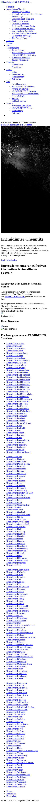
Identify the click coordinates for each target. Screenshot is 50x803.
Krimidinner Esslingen (15, 485)
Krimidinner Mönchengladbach (19, 632)
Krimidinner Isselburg (15, 531)
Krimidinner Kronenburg (16, 594)
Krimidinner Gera (13, 507)
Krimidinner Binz (13, 430)
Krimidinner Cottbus (15, 459)
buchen (20, 125)
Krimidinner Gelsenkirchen (17, 505)
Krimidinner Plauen (14, 669)
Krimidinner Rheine (14, 678)
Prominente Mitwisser (21, 57)
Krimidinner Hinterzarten (17, 560)
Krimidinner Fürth (14, 502)
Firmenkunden (18, 77)
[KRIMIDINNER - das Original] (15, 2)
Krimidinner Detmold (15, 466)
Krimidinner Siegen (14, 721)
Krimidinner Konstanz (15, 589)
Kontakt (15, 98)
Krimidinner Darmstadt (16, 461)
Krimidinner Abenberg (15, 348)
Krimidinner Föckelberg (16, 490)
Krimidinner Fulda (14, 500)
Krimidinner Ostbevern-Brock (19, 664)
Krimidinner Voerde (14, 753)
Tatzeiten (10, 40)
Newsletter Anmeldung (21, 106)
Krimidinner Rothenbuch (16, 688)
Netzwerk (16, 113)
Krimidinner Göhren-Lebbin (18, 514)
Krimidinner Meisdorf (15, 628)
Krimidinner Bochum (15, 435)
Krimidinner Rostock (15, 685)
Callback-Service (19, 101)
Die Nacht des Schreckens (23, 19)
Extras (9, 69)
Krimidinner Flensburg (16, 488)
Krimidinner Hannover (16, 541)
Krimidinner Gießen (14, 510)
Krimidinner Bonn (14, 437)
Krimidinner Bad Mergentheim (19, 394)
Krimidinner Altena (14, 355)
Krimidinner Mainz (14, 615)
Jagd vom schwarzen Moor (23, 28)
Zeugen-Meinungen (20, 60)
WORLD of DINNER (15, 297)
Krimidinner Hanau (14, 539)
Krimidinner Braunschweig (17, 440)
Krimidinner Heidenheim (16, 548)
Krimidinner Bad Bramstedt (18, 375)
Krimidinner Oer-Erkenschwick (19, 657)
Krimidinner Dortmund (16, 469)
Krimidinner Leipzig (15, 599)
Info (8, 81)
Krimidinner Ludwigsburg (17, 611)
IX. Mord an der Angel (21, 36)
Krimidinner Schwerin (15, 714)
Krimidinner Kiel (13, 579)
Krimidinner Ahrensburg (16, 353)
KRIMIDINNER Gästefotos (24, 55)
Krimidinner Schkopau (16, 700)
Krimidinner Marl (13, 623)
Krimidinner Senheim (15, 719)
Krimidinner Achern (14, 351)
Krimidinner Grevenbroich (17, 522)
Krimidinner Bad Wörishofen (18, 411)
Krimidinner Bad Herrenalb (18, 382)
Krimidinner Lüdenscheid (17, 608)
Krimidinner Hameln (15, 536)
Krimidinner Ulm (13, 746)
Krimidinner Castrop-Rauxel (18, 452)
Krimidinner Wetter (14, 770)
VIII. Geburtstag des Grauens (24, 33)
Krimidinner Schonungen (17, 705)
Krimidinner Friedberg (15, 495)
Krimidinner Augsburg (15, 367)
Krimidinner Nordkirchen (17, 649)
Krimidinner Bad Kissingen (18, 389)
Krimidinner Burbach (15, 449)
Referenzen (16, 79)
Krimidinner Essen (14, 483)
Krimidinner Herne (14, 555)
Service (9, 103)
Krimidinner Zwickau (15, 787)
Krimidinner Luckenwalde (17, 606)
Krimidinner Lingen (14, 601)
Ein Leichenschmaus (20, 21)
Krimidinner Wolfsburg (16, 777)
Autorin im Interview (20, 89)
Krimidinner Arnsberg (15, 358)
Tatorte (9, 43)
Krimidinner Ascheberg (16, 363)
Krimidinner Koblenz (15, 582)
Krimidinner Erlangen (15, 481)
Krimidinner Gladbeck (15, 512)
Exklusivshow (18, 74)
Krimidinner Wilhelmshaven (18, 775)
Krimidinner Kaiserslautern (17, 570)
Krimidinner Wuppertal (16, 782)
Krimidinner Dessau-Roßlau (18, 464)
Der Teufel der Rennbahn (22, 31)
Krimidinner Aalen (14, 346)
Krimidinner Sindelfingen (17, 724)
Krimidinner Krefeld (15, 591)
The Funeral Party (19, 38)
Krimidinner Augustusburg (17, 370)
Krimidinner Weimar (15, 758)
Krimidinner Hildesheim (16, 558)
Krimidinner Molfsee (15, 635)
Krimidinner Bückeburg (16, 445)
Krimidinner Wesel (14, 767)
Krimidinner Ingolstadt (15, 563)
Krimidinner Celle (14, 456)
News (8, 45)
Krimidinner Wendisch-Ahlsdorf (20, 762)
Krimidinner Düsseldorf (16, 473)
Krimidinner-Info (19, 84)
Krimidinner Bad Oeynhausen (19, 399)
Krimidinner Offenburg (16, 659)
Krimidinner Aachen (15, 343)
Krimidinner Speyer (14, 729)
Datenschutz (11, 796)
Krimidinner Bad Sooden (17, 404)
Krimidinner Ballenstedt (16, 413)
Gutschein (12, 125)
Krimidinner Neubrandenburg (18, 647)
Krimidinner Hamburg (15, 534)
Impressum (11, 794)
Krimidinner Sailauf (14, 697)
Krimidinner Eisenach (15, 476)
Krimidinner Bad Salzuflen (17, 401)
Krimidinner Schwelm (15, 712)
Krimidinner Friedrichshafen (18, 497)
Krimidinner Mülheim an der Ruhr (20, 637)
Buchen (4, 125)
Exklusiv (10, 62)
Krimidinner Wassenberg (16, 755)
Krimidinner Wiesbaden (16, 772)
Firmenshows (17, 65)
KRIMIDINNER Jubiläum (23, 86)
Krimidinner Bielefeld (15, 428)
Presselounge (17, 110)
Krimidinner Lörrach (15, 603)
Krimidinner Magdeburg (16, 618)
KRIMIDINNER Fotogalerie (24, 91)
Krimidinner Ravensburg (16, 671)
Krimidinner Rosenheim (16, 683)
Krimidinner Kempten (15, 577)
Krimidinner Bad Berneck (17, 372)
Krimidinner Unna (14, 748)
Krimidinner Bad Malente (17, 392)
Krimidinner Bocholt (15, 433)
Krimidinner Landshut (15, 596)
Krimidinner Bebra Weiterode (18, 423)
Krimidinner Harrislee (15, 543)
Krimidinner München (15, 640)
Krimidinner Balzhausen (16, 416)
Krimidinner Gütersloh (15, 526)
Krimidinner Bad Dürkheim (18, 380)
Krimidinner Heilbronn (16, 551)
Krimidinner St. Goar (15, 731)
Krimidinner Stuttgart (15, 736)
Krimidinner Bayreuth (15, 421)
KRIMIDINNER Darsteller (23, 52)
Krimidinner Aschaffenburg (18, 360)
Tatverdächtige (12, 48)
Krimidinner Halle (14, 529)
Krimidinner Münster (15, 642)
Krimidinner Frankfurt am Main (19, 493)
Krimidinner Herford (15, 553)
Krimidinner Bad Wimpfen (17, 408)
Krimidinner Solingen (15, 726)
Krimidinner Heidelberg (16, 546)
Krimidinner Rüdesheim (16, 692)
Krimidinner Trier (13, 741)
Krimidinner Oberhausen (16, 654)
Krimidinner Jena (13, 565)
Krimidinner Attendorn (16, 365)
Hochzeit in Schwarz (20, 24)
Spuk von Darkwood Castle (23, 26)
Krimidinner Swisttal (15, 738)
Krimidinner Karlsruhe (15, 572)
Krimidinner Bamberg (15, 418)
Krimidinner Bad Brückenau (18, 377)
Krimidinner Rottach (15, 690)
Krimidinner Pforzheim (16, 666)
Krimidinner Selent (14, 717)
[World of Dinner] (2, 313)
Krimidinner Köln (13, 584)
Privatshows (17, 67)
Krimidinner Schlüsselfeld (17, 702)
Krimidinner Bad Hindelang (18, 384)
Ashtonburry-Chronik (15, 9)
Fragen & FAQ (18, 96)
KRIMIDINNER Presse (22, 108)
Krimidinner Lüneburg (15, 613)
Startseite (10, 7)
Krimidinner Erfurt (14, 478)
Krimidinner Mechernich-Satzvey (20, 625)
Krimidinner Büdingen (15, 447)
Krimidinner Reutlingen (16, 676)
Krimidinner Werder (14, 765)
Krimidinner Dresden (15, 471)
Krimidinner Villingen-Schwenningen (22, 750)
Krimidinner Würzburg (16, 784)
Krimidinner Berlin (14, 425)
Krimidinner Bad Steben (16, 406)
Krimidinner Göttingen (16, 519)
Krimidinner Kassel (14, 574)
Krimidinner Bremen (15, 442)
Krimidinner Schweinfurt (16, 709)
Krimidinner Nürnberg (15, 652)
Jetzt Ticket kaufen (9, 260)
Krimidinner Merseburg (16, 630)
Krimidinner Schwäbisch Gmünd (20, 707)
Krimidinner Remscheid (16, 673)
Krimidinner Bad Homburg (17, 387)
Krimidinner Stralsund (15, 733)
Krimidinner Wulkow (15, 779)
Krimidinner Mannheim (16, 620)
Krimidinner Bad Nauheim (17, 396)
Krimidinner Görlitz (14, 517)
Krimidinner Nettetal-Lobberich (19, 644)
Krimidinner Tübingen (15, 743)
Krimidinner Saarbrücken (17, 695)
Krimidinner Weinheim (16, 760)
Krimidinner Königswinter (17, 587)
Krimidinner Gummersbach (17, 524)
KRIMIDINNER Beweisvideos (25, 94)
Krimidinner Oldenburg (16, 661)
